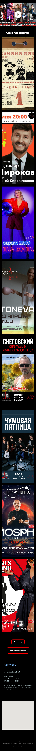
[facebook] (5, 695)
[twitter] (8, 695)
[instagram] (12, 695)
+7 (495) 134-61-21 (10, 670)
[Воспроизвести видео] (18, 14)
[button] (18, 641)
